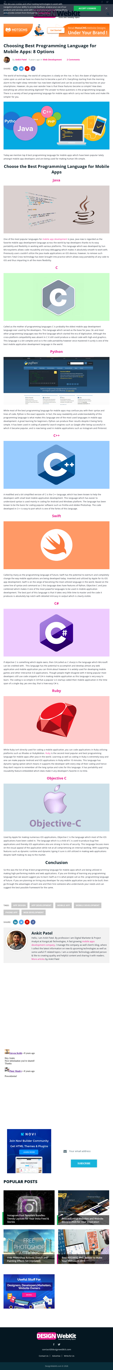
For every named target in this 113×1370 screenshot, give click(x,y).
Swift (56, 515)
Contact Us (43, 1356)
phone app (11, 912)
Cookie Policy (44, 12)
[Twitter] (21, 68)
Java (56, 180)
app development (41, 905)
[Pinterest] (27, 68)
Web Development (52, 59)
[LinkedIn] (15, 68)
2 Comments (73, 59)
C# (56, 603)
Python (56, 351)
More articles (38, 959)
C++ (56, 435)
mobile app (63, 905)
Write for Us (69, 1356)
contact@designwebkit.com (56, 1349)
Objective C (56, 778)
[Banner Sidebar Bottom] (29, 1291)
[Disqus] (56, 1009)
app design (19, 905)
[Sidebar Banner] (29, 1151)
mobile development (87, 905)
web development (33, 912)
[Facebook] (33, 68)
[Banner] (56, 30)
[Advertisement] (83, 1295)
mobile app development (55, 239)
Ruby (56, 690)
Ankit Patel (21, 59)
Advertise (56, 1356)
